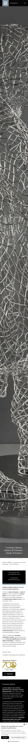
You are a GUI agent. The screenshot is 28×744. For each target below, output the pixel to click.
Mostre (9, 562)
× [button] (26, 724)
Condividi (9, 674)
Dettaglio (6, 734)
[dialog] (14, 733)
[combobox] (24, 724)
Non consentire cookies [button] (18, 737)
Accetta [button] (5, 737)
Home (4, 562)
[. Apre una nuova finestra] (9, 665)
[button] (25, 3)
